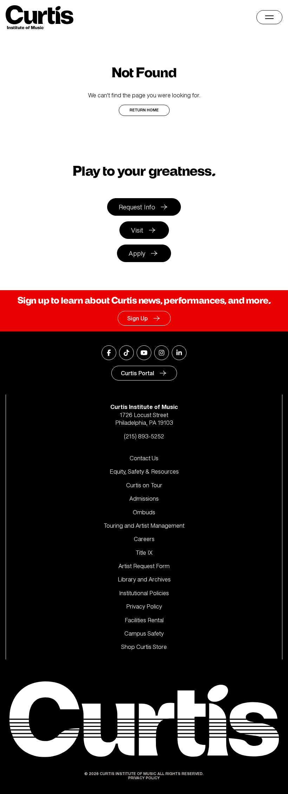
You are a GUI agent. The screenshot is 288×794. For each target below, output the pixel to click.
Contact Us (144, 458)
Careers (144, 539)
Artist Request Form (144, 566)
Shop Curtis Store (144, 647)
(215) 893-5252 (144, 436)
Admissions (144, 498)
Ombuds (144, 512)
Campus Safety (144, 633)
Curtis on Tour (144, 485)
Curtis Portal (137, 373)
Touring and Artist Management (144, 525)
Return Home (144, 110)
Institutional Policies (144, 593)
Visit (137, 230)
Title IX (144, 553)
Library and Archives (144, 579)
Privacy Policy (144, 606)
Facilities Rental (144, 620)
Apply (137, 253)
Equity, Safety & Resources (144, 471)
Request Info (137, 206)
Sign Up (137, 318)
